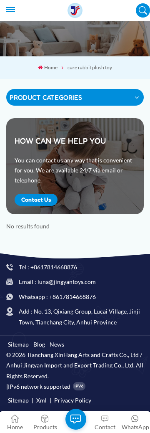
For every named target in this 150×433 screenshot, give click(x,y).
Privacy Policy (72, 400)
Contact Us (36, 199)
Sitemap (18, 344)
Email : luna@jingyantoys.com (57, 281)
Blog (39, 344)
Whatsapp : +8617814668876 (57, 296)
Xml (41, 400)
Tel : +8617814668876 (48, 267)
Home (50, 67)
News (57, 344)
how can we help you (60, 141)
